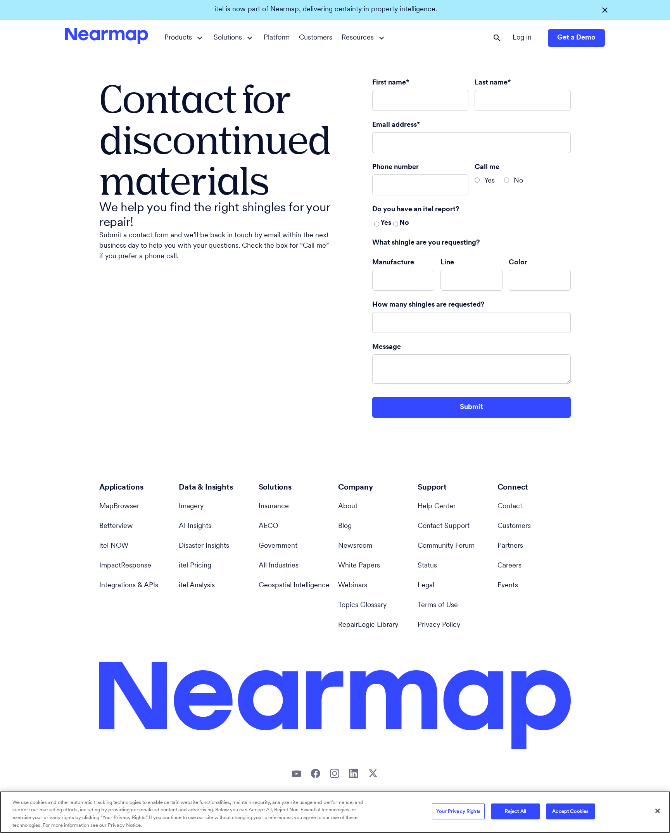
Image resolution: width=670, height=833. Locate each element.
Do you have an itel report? (415, 209)
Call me (487, 167)
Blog (345, 526)
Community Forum (446, 546)
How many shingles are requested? (428, 305)
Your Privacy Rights (458, 811)
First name (389, 82)
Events (507, 585)
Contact (509, 506)
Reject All (515, 811)
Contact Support (444, 526)
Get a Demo (576, 37)
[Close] (657, 810)
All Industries (279, 565)
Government (278, 546)
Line (447, 262)
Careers (509, 565)
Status (427, 565)
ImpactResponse (125, 565)
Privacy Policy (439, 625)
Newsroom (355, 546)
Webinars (352, 585)
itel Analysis (197, 585)
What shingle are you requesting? (426, 243)
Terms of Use (438, 605)
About (347, 506)
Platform (277, 37)
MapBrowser (119, 506)
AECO (268, 526)
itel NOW (113, 546)
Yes (489, 181)
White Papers (359, 565)
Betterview (116, 526)
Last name (491, 82)
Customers (315, 37)
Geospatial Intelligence (294, 585)
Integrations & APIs (128, 585)
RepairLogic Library (368, 625)
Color (518, 262)
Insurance (274, 506)
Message (386, 347)
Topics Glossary (362, 605)
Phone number (395, 167)
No (518, 181)
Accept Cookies (570, 811)
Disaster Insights (204, 546)
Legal (426, 585)
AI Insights (195, 526)
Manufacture (393, 262)
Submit (471, 407)
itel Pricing (195, 565)
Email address (394, 125)
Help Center (437, 506)
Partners (510, 546)
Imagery (191, 506)
